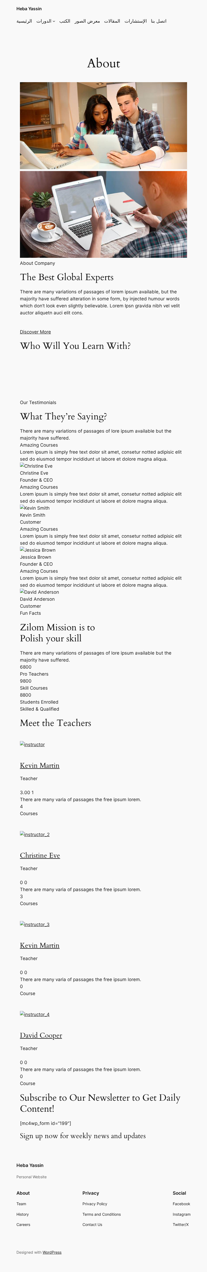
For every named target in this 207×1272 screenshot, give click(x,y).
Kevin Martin (40, 765)
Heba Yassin (29, 8)
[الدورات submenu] (54, 21)
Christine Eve (40, 855)
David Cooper (41, 1035)
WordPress (52, 1252)
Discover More (35, 332)
